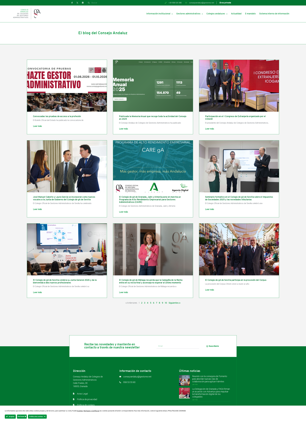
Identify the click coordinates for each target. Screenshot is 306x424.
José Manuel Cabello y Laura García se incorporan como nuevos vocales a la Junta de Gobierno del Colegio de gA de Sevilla (64, 198)
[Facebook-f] (72, 3)
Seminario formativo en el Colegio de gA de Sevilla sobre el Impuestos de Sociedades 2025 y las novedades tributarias (239, 198)
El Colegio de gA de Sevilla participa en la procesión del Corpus (235, 280)
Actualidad (236, 13)
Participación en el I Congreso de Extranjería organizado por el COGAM (235, 118)
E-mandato (250, 13)
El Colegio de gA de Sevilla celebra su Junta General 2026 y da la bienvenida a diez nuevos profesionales (65, 281)
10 (166, 303)
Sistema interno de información (274, 13)
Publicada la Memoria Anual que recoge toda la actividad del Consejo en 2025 (152, 118)
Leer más (37, 126)
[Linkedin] (82, 3)
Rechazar (21, 416)
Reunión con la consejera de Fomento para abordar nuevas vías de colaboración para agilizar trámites (209, 379)
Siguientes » (174, 303)
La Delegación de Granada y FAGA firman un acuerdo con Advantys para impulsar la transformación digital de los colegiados (211, 393)
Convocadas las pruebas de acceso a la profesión (57, 116)
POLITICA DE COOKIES (177, 411)
